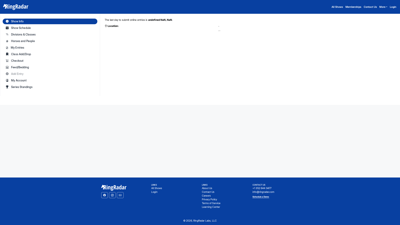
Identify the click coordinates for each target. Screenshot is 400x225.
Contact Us (370, 6)
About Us (207, 188)
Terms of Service (211, 203)
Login (393, 6)
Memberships (353, 6)
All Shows (337, 6)
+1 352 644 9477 (261, 188)
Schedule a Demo (260, 196)
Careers (206, 195)
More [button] (382, 6)
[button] (104, 195)
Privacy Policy (209, 199)
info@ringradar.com (263, 191)
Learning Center (211, 206)
